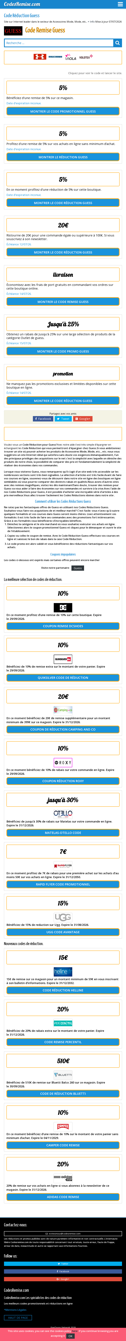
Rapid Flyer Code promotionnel (63, 884)
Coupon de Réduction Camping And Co (63, 729)
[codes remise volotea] (71, 56)
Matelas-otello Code (63, 833)
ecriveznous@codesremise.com (64, 1233)
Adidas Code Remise (63, 1197)
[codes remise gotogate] (40, 56)
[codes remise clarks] (86, 56)
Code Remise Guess (73, 302)
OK (70, 1336)
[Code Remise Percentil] (63, 1023)
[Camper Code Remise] (63, 1127)
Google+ (84, 419)
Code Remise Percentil (63, 1042)
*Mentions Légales (15, 1310)
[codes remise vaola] (55, 56)
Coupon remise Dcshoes (63, 626)
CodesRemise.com (22, 4)
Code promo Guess (73, 351)
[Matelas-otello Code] (63, 814)
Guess (78, 568)
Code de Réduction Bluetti (63, 1094)
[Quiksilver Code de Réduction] (63, 659)
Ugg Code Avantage (63, 932)
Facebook (44, 419)
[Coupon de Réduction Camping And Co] (63, 711)
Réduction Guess (73, 157)
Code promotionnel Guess (73, 111)
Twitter (64, 1263)
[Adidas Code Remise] (63, 1178)
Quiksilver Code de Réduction (63, 678)
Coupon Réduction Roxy (63, 781)
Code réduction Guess (73, 203)
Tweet (64, 419)
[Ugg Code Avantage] (63, 917)
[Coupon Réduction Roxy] (63, 762)
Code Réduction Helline (63, 990)
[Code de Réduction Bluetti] (63, 1075)
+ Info (91, 21)
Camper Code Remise (63, 1145)
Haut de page (18, 1318)
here (75, 1331)
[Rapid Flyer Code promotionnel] (63, 866)
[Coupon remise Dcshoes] (63, 607)
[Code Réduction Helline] (63, 972)
